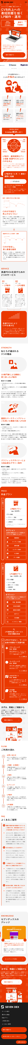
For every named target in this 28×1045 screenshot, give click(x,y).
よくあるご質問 (6, 1024)
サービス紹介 (5, 1011)
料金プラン (5, 1017)
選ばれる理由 (5, 1014)
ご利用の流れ (5, 1020)
